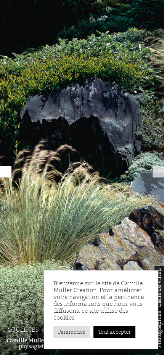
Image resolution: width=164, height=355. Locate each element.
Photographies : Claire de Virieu (159, 308)
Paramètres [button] (71, 332)
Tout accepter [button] (114, 332)
